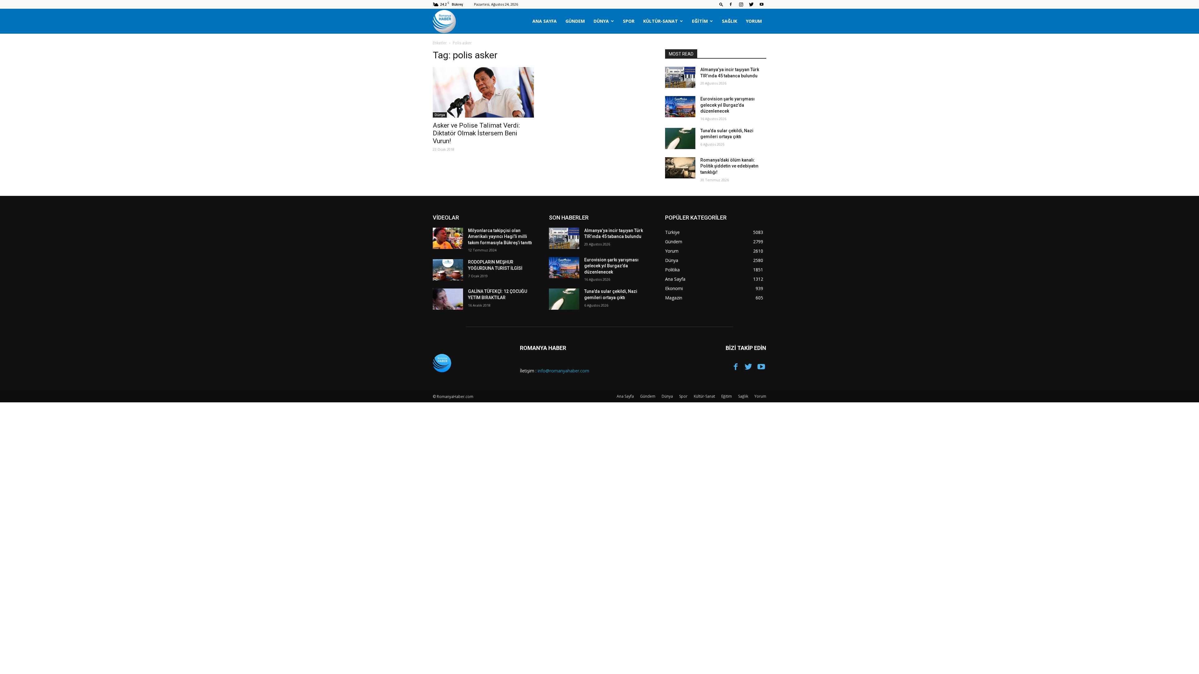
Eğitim (700, 21)
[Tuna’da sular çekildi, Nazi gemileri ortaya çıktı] (680, 138)
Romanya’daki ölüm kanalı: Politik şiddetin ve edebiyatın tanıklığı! (729, 166)
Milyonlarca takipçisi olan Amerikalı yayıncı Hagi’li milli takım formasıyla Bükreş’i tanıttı (500, 236)
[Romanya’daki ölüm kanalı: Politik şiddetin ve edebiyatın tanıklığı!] (680, 167)
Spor (628, 21)
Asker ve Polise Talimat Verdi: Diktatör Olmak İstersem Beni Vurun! (476, 133)
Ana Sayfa (544, 21)
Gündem (575, 21)
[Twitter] (751, 4)
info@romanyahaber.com (563, 371)
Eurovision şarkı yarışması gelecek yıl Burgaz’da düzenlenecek (727, 105)
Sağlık (729, 21)
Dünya (601, 21)
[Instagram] (741, 4)
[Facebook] (730, 4)
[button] (721, 4)
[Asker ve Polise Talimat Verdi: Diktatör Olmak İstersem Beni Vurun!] (483, 92)
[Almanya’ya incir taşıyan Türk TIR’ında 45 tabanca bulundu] (680, 77)
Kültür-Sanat (660, 21)
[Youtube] (761, 4)
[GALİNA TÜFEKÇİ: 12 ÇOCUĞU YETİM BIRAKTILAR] (448, 299)
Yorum (754, 21)
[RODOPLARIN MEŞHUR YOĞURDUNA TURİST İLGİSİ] (448, 269)
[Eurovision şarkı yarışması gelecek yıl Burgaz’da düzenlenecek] (680, 106)
